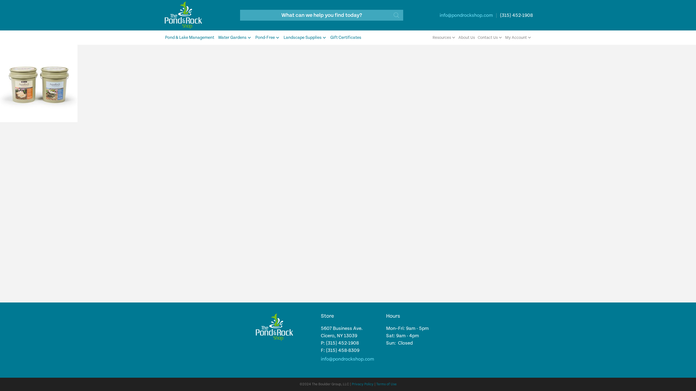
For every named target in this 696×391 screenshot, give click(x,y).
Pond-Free (265, 37)
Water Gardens (232, 37)
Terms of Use (386, 384)
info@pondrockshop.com (466, 15)
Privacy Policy (363, 384)
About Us (466, 37)
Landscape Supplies (303, 37)
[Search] (396, 15)
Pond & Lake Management (189, 37)
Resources (442, 37)
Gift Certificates (345, 37)
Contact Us (488, 37)
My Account (516, 37)
